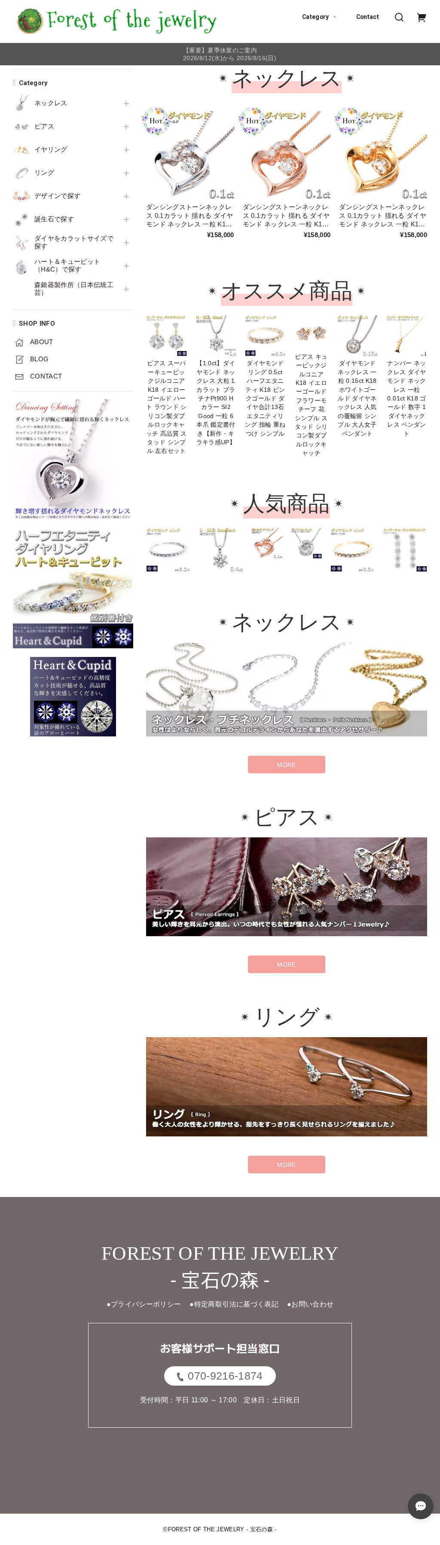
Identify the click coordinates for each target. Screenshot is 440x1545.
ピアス (44, 126)
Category (315, 16)
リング (44, 172)
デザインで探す (57, 195)
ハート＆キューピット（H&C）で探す (67, 265)
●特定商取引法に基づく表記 (233, 1304)
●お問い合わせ (310, 1304)
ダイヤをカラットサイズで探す (73, 242)
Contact (367, 16)
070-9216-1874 (225, 1376)
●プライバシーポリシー (144, 1304)
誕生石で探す (54, 219)
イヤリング (50, 149)
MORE (286, 764)
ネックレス (50, 103)
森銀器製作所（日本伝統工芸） (73, 288)
